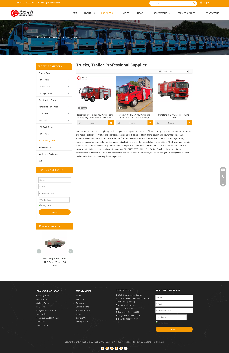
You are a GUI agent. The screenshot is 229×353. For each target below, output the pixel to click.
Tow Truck (43, 113)
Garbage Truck (45, 93)
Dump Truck (41, 299)
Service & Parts (82, 306)
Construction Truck (47, 100)
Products (80, 303)
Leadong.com (149, 342)
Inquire (92, 123)
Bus (40, 160)
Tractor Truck (45, 73)
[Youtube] (112, 348)
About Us (80, 299)
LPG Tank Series (46, 127)
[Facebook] (102, 348)
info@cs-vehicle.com (51, 2)
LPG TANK (40, 306)
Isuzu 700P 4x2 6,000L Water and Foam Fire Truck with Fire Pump (134, 116)
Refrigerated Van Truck (46, 310)
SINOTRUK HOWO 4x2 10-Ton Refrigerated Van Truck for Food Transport (54, 237)
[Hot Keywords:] (194, 3)
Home (78, 295)
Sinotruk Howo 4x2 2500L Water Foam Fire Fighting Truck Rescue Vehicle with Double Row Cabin (95, 116)
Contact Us (81, 318)
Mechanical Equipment (49, 154)
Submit (55, 212)
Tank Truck (44, 79)
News (78, 314)
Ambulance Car (45, 147)
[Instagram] (116, 348)
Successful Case (83, 310)
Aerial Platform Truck (48, 106)
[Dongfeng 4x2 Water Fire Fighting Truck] (173, 88)
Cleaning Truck (45, 86)
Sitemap (160, 342)
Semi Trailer (44, 133)
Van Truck (43, 120)
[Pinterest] (121, 348)
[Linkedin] (107, 348)
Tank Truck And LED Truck (47, 318)
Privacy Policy (82, 321)
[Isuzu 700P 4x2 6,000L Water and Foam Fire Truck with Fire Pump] (134, 93)
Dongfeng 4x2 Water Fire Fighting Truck (173, 116)
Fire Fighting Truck (47, 140)
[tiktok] (125, 348)
